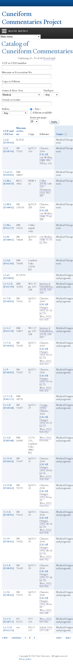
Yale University (6, 3)
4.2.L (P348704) (8, 150)
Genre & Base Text (12, 90)
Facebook (21, 663)
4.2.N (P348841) (8, 238)
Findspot (48, 90)
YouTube (43, 663)
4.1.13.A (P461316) (8, 629)
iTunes (36, 663)
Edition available (42, 112)
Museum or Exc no (21, 131)
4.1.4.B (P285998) (8, 439)
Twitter (29, 663)
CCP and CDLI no (8, 133)
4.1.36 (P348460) (8, 593)
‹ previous (16, 638)
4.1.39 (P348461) (8, 540)
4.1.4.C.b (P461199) (8, 285)
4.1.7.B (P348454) (8, 300)
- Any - (37, 109)
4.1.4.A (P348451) (8, 513)
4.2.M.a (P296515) (8, 182)
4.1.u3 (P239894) (8, 276)
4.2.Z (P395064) (8, 141)
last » (68, 638)
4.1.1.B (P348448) (8, 406)
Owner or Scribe (11, 100)
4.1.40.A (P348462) (8, 460)
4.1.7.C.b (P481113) (8, 398)
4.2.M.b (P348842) (8, 206)
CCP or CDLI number (14, 63)
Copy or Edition (11, 81)
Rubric (6, 109)
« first (4, 638)
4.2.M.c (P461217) (8, 226)
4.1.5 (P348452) (8, 371)
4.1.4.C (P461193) (8, 330)
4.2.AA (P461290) (8, 262)
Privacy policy (25, 659)
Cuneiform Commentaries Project (32, 18)
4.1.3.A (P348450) (8, 567)
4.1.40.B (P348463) (8, 487)
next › (59, 638)
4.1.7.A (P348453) (8, 344)
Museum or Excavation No (17, 72)
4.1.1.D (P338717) (8, 620)
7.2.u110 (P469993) (8, 173)
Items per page (38, 117)
